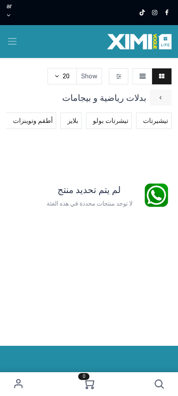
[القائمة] (142, 76)
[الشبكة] (162, 76)
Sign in (19, 384)
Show (89, 76)
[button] (159, 384)
